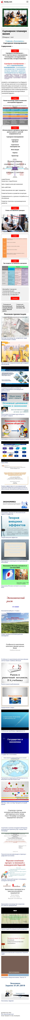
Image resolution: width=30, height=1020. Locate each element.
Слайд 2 (15, 51)
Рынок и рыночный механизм (10, 684)
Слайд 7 (15, 261)
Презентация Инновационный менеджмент (14, 929)
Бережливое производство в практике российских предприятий (12, 904)
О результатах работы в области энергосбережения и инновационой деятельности (12, 389)
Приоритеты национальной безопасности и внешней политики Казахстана (14, 778)
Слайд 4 (15, 127)
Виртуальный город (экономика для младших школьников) (15, 363)
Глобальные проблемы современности (13, 731)
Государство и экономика (9, 754)
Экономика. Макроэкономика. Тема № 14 (13, 977)
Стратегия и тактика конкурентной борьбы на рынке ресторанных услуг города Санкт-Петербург (14, 829)
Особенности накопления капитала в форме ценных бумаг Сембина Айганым (14, 659)
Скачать (15, 298)
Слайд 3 (15, 98)
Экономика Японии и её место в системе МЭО (13, 586)
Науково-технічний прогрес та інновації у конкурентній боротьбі (13, 879)
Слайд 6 (15, 236)
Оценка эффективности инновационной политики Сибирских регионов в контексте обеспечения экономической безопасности (14, 487)
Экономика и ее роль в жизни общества (13, 439)
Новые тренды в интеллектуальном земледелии (12, 634)
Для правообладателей (7, 1014)
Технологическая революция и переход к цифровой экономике (13, 854)
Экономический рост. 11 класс (10, 610)
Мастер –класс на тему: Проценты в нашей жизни (14, 803)
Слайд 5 (15, 208)
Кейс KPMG (4, 462)
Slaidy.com (8, 2)
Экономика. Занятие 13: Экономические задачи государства (13, 513)
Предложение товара (7, 707)
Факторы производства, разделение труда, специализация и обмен (14, 338)
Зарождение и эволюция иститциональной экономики (14, 561)
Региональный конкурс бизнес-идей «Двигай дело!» (7, 308)
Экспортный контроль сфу (20, 307)
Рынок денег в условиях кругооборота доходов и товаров (12, 415)
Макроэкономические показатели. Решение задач (14, 953)
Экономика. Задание (7, 1001)
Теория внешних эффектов (9, 537)
